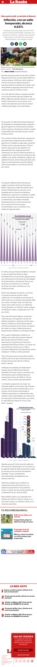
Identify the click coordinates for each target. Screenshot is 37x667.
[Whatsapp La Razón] (20, 44)
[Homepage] (18, 2)
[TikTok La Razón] (28, 661)
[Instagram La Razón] (24, 661)
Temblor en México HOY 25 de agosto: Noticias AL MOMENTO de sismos (18, 615)
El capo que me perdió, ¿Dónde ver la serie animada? (20, 597)
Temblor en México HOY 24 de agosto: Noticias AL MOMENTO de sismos (18, 603)
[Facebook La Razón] (12, 44)
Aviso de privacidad (23, 654)
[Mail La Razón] (25, 44)
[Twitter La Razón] (16, 44)
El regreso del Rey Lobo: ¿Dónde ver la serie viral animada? (18, 609)
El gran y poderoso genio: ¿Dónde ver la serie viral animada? (18, 591)
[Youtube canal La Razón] (32, 661)
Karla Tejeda (9, 71)
